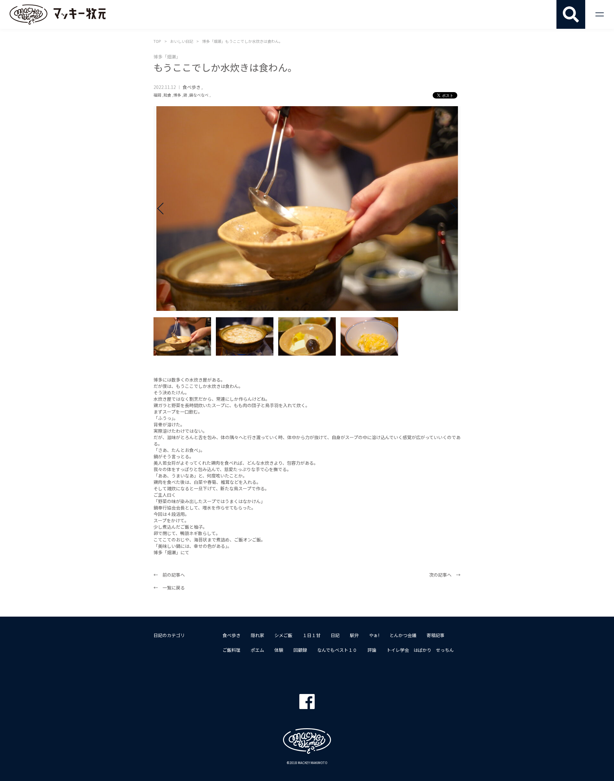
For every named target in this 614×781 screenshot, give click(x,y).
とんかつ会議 (403, 635)
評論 (371, 650)
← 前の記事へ (169, 575)
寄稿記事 (436, 635)
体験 (278, 650)
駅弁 (354, 635)
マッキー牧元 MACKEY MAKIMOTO (58, 14)
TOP (157, 41)
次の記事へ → (444, 575)
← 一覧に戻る (169, 587)
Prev (163, 208)
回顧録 (300, 650)
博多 (177, 95)
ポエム (257, 650)
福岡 (157, 95)
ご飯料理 (231, 650)
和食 (167, 95)
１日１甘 (311, 635)
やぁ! (374, 635)
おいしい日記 (181, 41)
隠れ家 (257, 635)
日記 (335, 635)
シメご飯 (283, 635)
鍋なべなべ (199, 95)
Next (451, 208)
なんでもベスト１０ (337, 650)
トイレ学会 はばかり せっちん (420, 650)
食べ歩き (192, 87)
